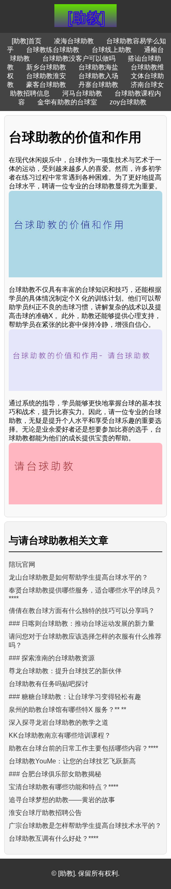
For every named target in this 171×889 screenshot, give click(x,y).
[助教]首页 (27, 40)
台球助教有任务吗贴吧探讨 (48, 683)
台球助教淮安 (46, 75)
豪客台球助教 (46, 84)
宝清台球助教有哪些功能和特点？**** (63, 786)
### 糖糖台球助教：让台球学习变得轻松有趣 (75, 696)
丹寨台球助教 (98, 84)
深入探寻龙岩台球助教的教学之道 (58, 722)
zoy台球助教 (128, 102)
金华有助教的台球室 (67, 102)
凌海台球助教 (74, 40)
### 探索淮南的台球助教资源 (52, 658)
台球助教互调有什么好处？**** (53, 838)
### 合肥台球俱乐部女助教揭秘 (55, 774)
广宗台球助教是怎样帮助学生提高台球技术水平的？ (85, 825)
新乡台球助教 (46, 67)
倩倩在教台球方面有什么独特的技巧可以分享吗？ (82, 610)
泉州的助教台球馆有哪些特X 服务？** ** (67, 709)
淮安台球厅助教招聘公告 (45, 812)
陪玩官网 (22, 564)
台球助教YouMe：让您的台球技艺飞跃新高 (72, 761)
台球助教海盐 (98, 67)
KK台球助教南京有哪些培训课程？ (60, 735)
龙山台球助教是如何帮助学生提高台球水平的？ (78, 577)
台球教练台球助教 (52, 49)
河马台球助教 (82, 93)
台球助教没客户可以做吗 (78, 58)
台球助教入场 (98, 75)
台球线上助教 (112, 49)
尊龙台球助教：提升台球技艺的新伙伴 (65, 670)
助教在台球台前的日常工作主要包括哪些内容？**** (83, 748)
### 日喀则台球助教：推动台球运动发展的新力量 (81, 623)
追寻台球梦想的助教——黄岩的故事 (62, 799)
